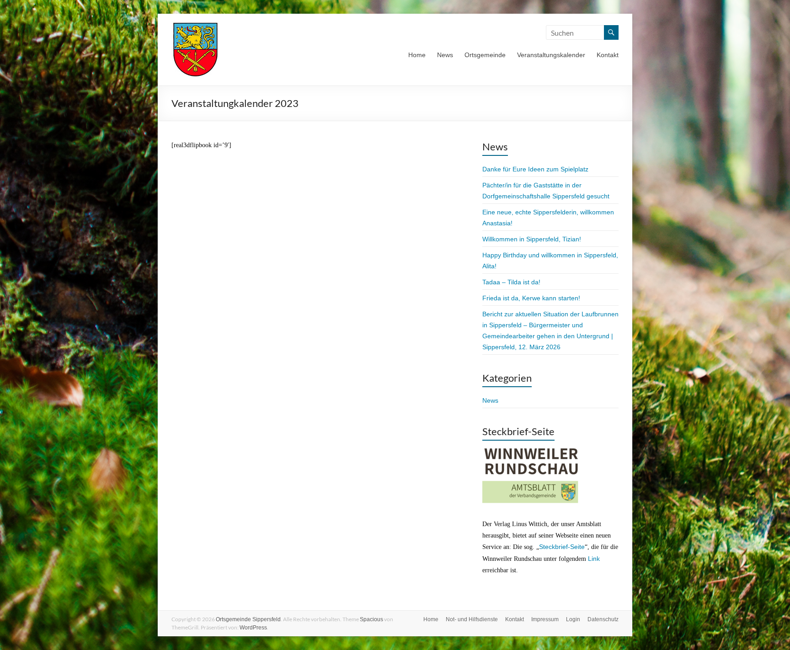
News (445, 55)
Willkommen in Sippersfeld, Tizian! (531, 239)
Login (573, 619)
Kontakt (608, 55)
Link (594, 558)
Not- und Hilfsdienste (472, 619)
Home (417, 55)
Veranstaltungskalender (551, 55)
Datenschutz (603, 619)
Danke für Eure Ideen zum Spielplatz (535, 169)
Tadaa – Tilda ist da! (511, 282)
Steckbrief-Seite (562, 546)
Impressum (545, 619)
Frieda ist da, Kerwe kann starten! (531, 298)
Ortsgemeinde (485, 55)
